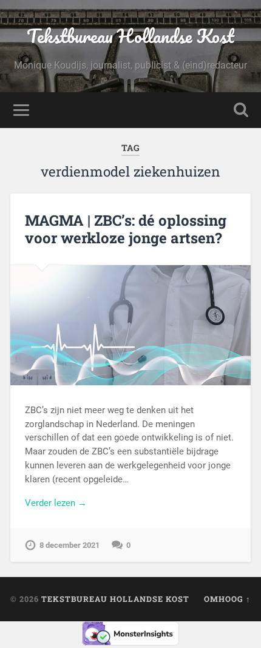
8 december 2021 (69, 545)
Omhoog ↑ (227, 599)
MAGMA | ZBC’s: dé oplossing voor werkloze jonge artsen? (125, 229)
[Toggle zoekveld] (241, 110)
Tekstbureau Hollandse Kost (130, 36)
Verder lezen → (56, 503)
